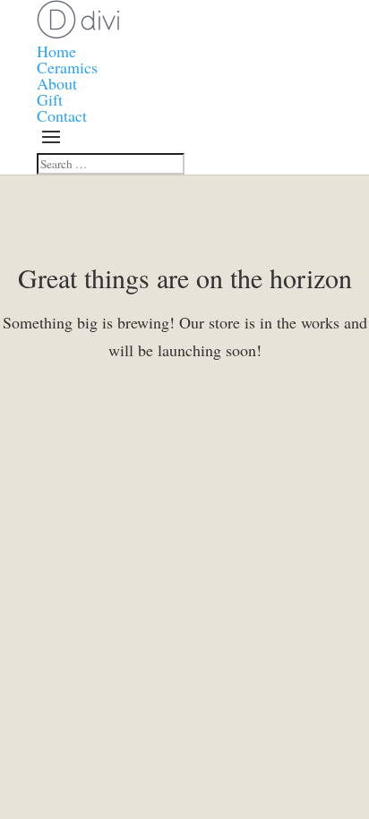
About (57, 83)
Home (56, 51)
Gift (50, 99)
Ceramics (67, 67)
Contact (62, 115)
